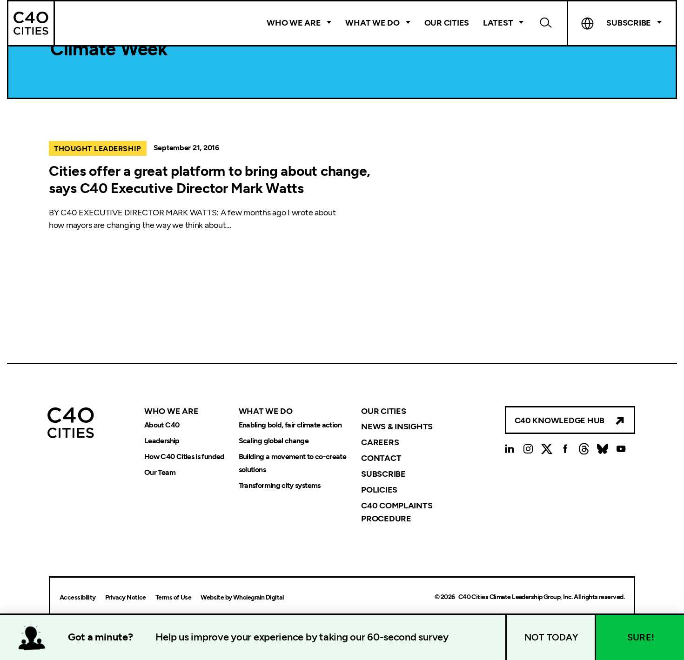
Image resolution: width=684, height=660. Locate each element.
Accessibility (78, 597)
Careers (380, 442)
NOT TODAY (551, 637)
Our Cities (446, 23)
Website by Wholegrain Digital (242, 597)
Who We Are (294, 23)
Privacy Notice (125, 597)
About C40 (161, 424)
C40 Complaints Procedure (396, 512)
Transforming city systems (280, 485)
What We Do (372, 23)
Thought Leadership (97, 148)
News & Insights (397, 426)
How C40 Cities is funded (184, 456)
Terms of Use (173, 597)
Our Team (159, 472)
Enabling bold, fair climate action (290, 424)
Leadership (162, 440)
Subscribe (383, 474)
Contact (381, 458)
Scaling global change (274, 440)
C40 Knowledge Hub (559, 420)
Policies (379, 490)
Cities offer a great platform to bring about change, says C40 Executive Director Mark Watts (209, 179)
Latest (498, 23)
